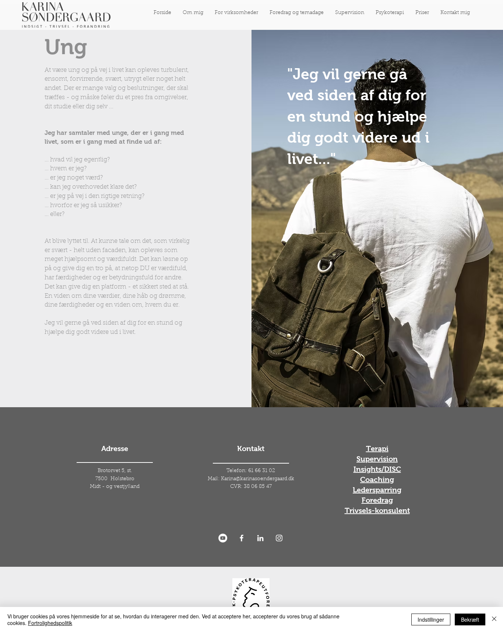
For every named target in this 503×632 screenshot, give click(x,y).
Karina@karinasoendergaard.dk (257, 479)
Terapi (377, 448)
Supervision (377, 459)
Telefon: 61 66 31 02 (250, 471)
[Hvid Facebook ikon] (241, 538)
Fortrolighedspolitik (50, 622)
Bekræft (470, 619)
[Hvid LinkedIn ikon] (260, 538)
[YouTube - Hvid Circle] (222, 538)
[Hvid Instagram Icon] (279, 538)
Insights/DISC (377, 469)
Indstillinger (431, 619)
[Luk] (494, 619)
